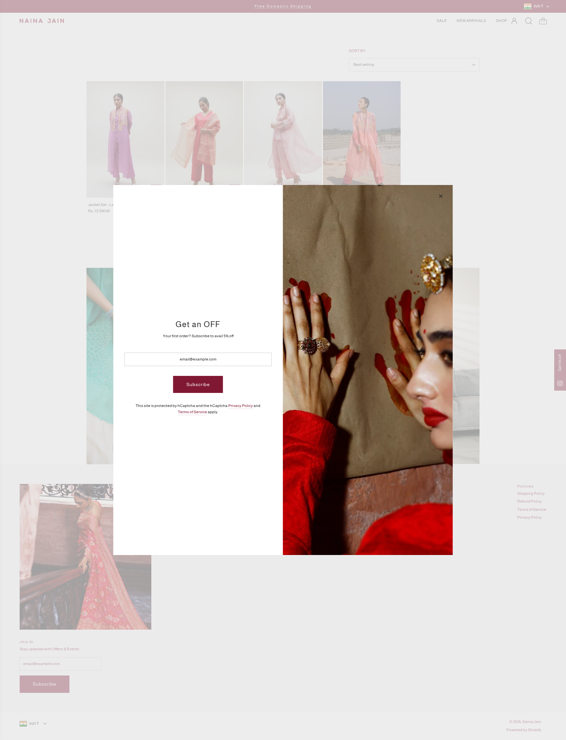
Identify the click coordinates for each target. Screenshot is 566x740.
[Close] (440, 196)
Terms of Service (192, 412)
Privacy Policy (240, 405)
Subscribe (198, 384)
